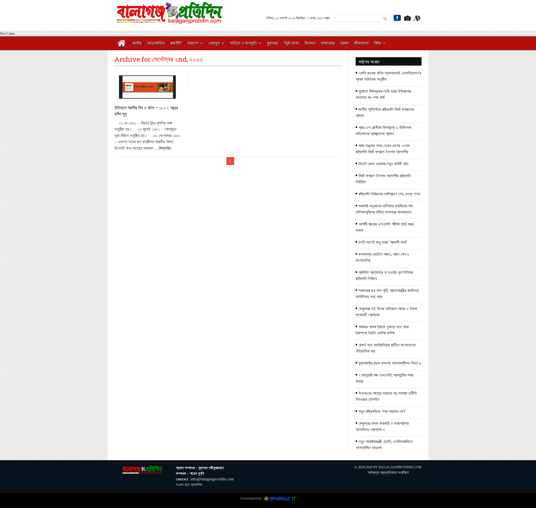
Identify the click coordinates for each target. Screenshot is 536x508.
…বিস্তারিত (163, 148)
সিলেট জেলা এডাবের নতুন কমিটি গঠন (383, 163)
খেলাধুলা (214, 43)
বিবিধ (377, 43)
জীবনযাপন (361, 43)
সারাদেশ (192, 43)
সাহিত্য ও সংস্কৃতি (243, 43)
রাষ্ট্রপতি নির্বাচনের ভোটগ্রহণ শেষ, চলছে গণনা (389, 194)
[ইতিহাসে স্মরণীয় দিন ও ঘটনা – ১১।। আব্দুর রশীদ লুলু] (147, 87)
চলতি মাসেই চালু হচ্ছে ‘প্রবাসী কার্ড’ (382, 242)
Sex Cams (7, 33)
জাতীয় (137, 43)
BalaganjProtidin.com (400, 467)
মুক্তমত (272, 43)
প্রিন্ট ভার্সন (291, 43)
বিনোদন (310, 43)
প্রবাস (344, 43)
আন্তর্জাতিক (156, 43)
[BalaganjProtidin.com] (170, 20)
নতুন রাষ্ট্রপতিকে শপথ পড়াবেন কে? (382, 411)
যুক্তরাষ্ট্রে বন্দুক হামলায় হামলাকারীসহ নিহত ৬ (389, 363)
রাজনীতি (176, 43)
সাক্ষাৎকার (327, 43)
